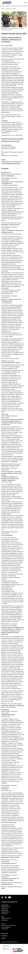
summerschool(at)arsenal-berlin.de (10, 163)
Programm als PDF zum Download (10, 141)
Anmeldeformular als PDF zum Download (12, 138)
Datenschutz (4, 933)
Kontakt (3, 938)
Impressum (4, 935)
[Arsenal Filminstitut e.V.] (6, 2)
